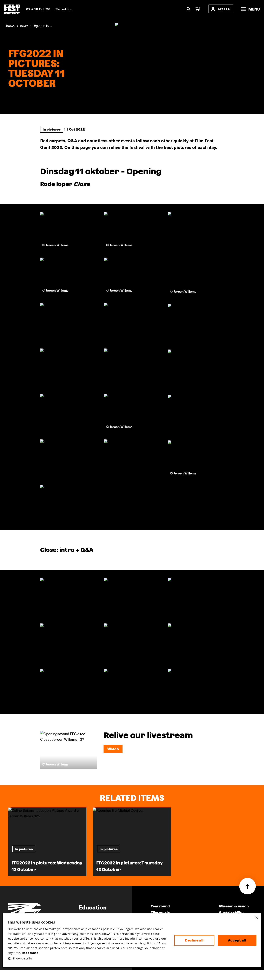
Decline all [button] (194, 940)
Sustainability (231, 912)
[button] (88, 958)
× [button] (256, 917)
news (24, 25)
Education (92, 907)
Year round (160, 905)
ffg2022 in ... (43, 25)
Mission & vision (234, 905)
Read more (30, 953)
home (10, 25)
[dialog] (132, 940)
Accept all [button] (237, 940)
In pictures (51, 129)
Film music (160, 912)
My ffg (224, 8)
